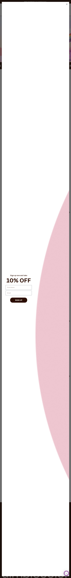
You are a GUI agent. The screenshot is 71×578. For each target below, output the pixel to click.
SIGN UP (18, 300)
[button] (66, 573)
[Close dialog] (66, 4)
